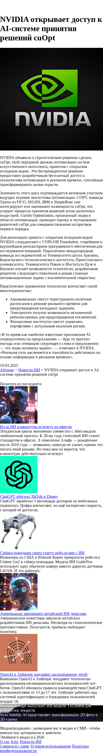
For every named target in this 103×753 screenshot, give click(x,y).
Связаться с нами (14, 746)
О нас (5, 742)
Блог (15, 742)
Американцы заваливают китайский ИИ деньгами (43, 613)
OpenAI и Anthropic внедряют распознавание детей (44, 674)
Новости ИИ (31, 742)
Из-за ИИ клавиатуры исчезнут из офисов (36, 427)
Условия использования (50, 746)
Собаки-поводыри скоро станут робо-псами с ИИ (42, 553)
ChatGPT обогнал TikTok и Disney (29, 496)
